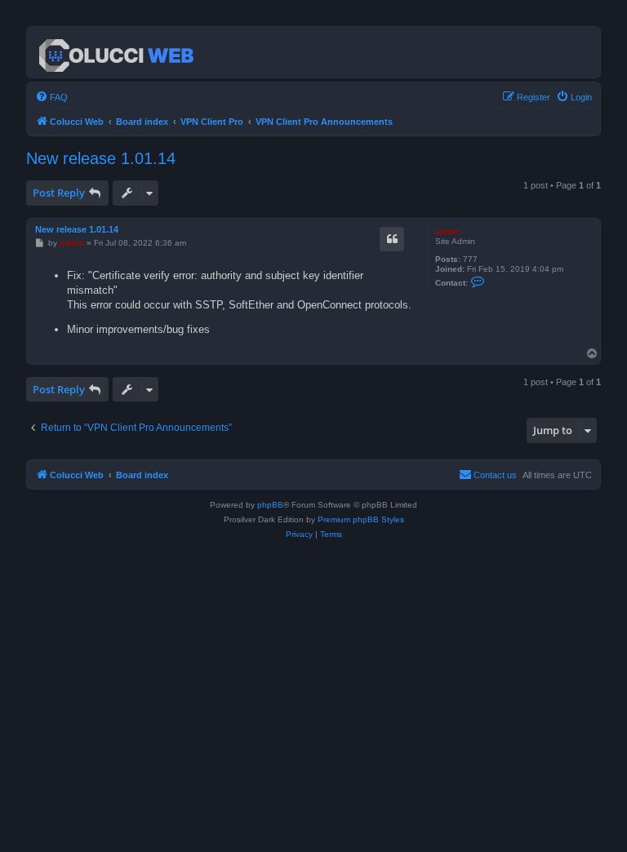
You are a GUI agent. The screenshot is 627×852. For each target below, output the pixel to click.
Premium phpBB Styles (361, 519)
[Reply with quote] (392, 239)
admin (447, 231)
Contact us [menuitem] (495, 475)
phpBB (270, 504)
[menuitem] (51, 97)
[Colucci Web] (117, 52)
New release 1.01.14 (101, 158)
